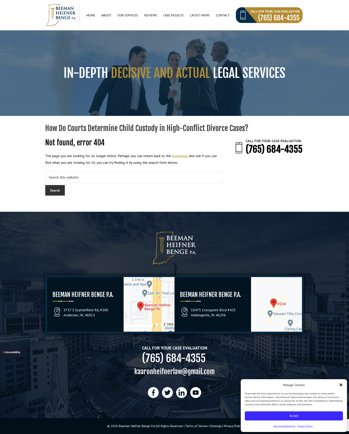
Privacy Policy (305, 426)
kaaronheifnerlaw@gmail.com (174, 371)
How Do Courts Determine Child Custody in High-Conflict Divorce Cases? (146, 128)
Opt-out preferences (284, 426)
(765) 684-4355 (279, 18)
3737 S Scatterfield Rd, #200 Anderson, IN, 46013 (85, 312)
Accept (294, 416)
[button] (341, 385)
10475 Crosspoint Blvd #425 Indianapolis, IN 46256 (213, 312)
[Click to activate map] (149, 330)
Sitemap (215, 426)
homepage (180, 155)
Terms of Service (196, 426)
